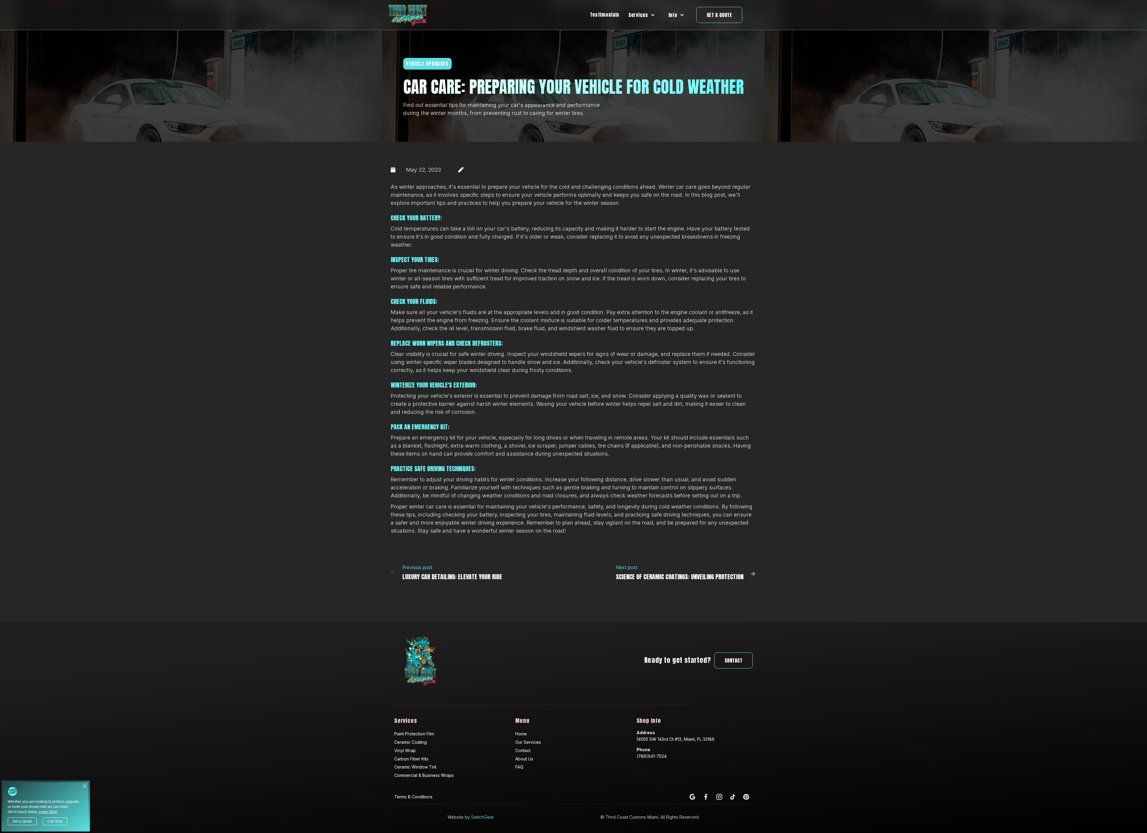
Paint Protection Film (414, 733)
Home (521, 733)
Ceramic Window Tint (415, 766)
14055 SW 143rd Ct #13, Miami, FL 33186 (675, 739)
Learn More (48, 812)
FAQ (519, 766)
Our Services (528, 742)
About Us (524, 758)
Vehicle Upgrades (427, 63)
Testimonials (604, 15)
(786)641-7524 (652, 756)
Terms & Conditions (413, 796)
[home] (408, 15)
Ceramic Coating (410, 742)
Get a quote (719, 15)
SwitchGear (482, 817)
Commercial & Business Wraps (424, 775)
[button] (644, 15)
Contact (734, 660)
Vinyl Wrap (405, 750)
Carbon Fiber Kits (411, 758)
